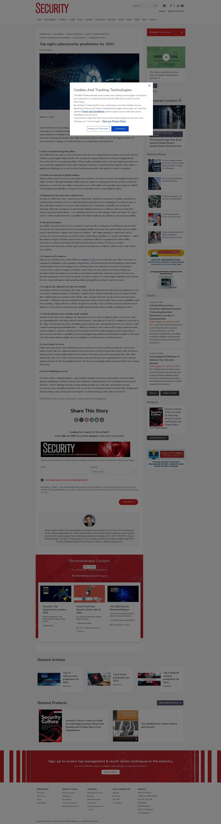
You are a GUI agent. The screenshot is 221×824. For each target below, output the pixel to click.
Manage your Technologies (98, 129)
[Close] (149, 85)
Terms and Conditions (93, 111)
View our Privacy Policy (114, 121)
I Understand (120, 129)
